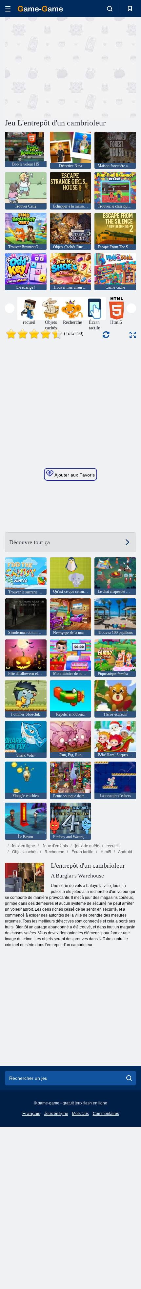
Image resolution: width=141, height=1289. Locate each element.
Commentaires (106, 1113)
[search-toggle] (110, 8)
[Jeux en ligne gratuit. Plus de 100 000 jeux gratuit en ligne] (40, 8)
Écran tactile (81, 852)
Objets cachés (24, 852)
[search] (129, 1078)
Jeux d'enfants (54, 846)
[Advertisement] (60, 67)
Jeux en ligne (23, 846)
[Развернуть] (133, 335)
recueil (112, 846)
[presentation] (9, 308)
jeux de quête (86, 846)
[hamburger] (8, 8)
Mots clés (80, 1113)
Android (124, 852)
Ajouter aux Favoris (74, 475)
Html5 (105, 852)
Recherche (54, 852)
